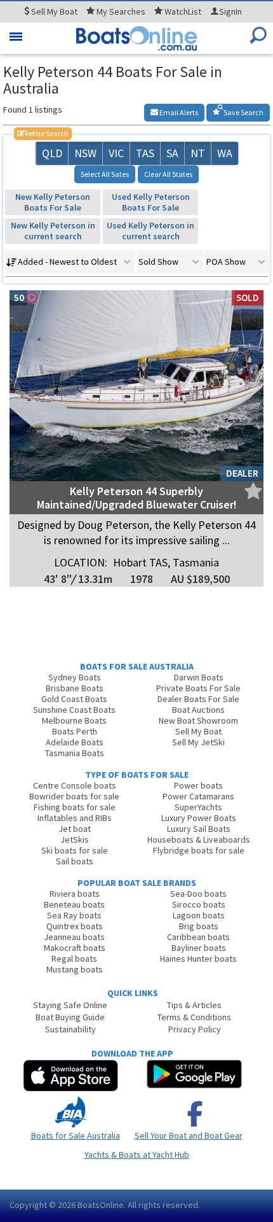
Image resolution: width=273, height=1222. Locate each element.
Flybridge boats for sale (198, 850)
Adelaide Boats (74, 742)
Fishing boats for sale (75, 807)
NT (197, 153)
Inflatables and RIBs (74, 818)
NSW (85, 153)
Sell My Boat (198, 731)
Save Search (242, 112)
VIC (116, 153)
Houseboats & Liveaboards (198, 839)
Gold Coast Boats (74, 699)
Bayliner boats (198, 947)
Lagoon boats (199, 915)
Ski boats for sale (74, 850)
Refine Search (43, 133)
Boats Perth (74, 731)
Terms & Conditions (194, 1017)
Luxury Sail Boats (198, 828)
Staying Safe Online (70, 1005)
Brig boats (198, 926)
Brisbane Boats (74, 688)
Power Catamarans (198, 796)
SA (172, 153)
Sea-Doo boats (198, 893)
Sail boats (74, 861)
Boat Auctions (198, 709)
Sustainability (70, 1029)
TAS (145, 153)
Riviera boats (75, 893)
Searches (121, 11)
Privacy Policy (194, 1029)
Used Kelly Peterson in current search (150, 231)
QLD (52, 153)
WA (224, 153)
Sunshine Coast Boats (74, 709)
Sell (53, 11)
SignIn (230, 11)
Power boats (198, 785)
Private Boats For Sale (198, 688)
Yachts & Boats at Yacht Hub (136, 1154)
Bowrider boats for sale (74, 796)
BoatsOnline (100, 1205)
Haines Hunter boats (198, 958)
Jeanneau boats (74, 937)
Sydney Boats (74, 677)
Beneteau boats (74, 904)
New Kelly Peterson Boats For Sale (52, 202)
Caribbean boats (198, 937)
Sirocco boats (198, 904)
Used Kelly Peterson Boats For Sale (151, 202)
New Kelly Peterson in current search (53, 231)
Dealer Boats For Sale (198, 699)
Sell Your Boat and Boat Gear (189, 1135)
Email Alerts (178, 112)
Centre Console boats (74, 785)
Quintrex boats (74, 926)
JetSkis (74, 839)
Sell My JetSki (198, 742)
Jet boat (74, 828)
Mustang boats (74, 969)
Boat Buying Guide (70, 1017)
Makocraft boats (74, 947)
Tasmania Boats (74, 753)
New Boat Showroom (198, 720)
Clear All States (168, 174)
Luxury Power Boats (198, 818)
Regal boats (74, 958)
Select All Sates (105, 174)
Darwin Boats (198, 677)
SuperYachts (198, 807)
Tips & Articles (194, 1005)
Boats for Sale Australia (75, 1135)
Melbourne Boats (74, 720)
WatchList (182, 11)
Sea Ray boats (74, 915)
